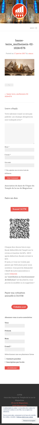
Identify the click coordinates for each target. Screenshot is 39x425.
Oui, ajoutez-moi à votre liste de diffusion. (16, 171)
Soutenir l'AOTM (19, 209)
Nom (7, 147)
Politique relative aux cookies (24, 417)
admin (30, 53)
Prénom (8, 331)
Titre (7, 323)
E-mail (8, 155)
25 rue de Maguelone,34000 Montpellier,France (19, 405)
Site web (8, 162)
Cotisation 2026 (19, 307)
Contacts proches (13, 359)
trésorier (13, 274)
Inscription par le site (15, 362)
